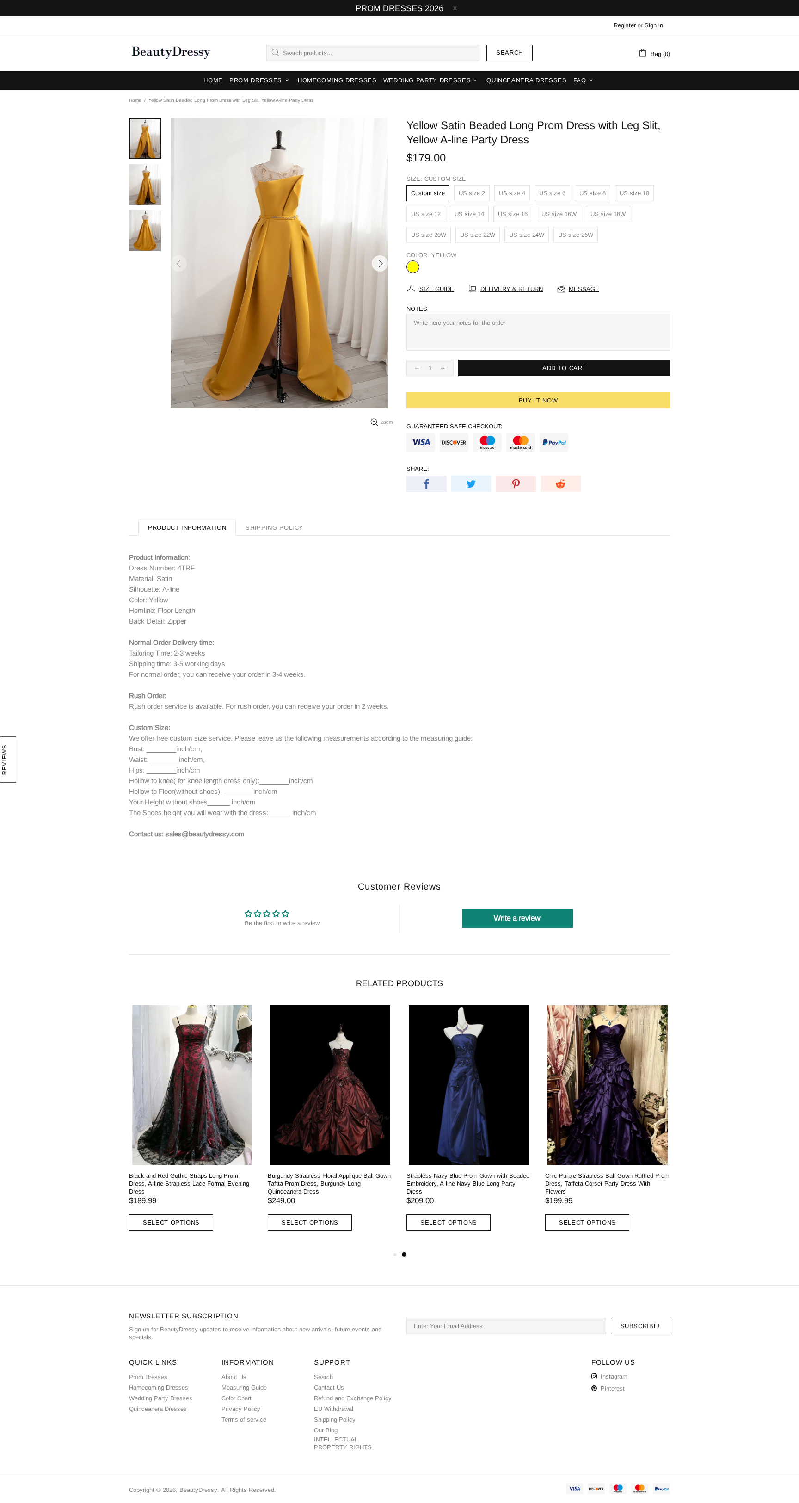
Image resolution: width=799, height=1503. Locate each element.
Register (625, 25)
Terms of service (243, 1419)
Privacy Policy (240, 1408)
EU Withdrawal (333, 1408)
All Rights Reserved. (248, 1489)
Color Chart (236, 1398)
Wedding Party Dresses (160, 1398)
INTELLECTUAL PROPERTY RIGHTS (343, 1443)
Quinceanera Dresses (158, 1408)
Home (135, 100)
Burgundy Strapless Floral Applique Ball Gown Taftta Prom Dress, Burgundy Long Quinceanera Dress (329, 1183)
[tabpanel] (469, 1127)
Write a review (517, 918)
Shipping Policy (335, 1419)
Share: (417, 468)
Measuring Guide (244, 1387)
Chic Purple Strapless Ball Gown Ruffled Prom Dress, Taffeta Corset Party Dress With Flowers (607, 1183)
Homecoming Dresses (158, 1387)
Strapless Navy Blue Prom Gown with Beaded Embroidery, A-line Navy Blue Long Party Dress (467, 1183)
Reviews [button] (4, 759)
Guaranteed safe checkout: (454, 426)
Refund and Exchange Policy (353, 1398)
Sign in (654, 25)
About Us (233, 1376)
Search (509, 52)
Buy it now (538, 400)
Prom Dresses (148, 1376)
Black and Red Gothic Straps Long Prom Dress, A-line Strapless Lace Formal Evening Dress (189, 1183)
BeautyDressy (171, 52)
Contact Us (329, 1387)
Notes (416, 308)
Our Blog (326, 1430)
